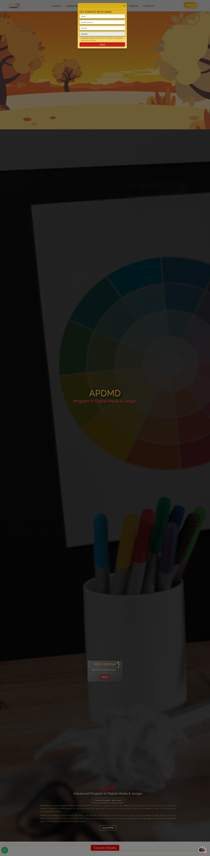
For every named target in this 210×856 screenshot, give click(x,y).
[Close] (124, 6)
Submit (102, 44)
